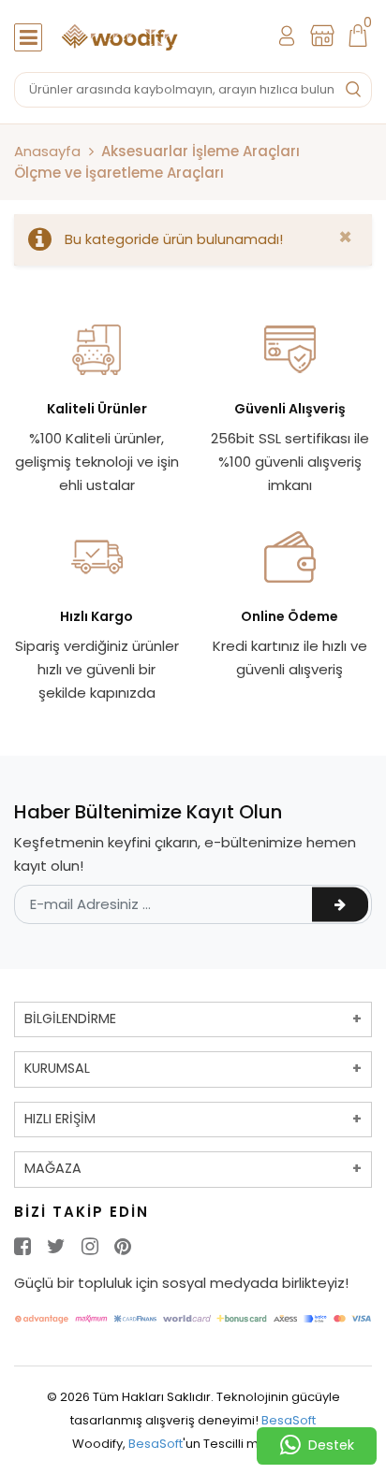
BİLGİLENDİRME (70, 1018)
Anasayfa (47, 151)
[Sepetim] (358, 36)
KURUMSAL (57, 1068)
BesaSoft (288, 1420)
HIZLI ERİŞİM (60, 1118)
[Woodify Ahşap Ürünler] (122, 36)
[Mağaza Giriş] (322, 36)
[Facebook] (22, 1247)
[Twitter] (56, 1247)
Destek (331, 1445)
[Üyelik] (287, 36)
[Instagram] (90, 1247)
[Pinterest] (122, 1247)
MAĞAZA (53, 1168)
